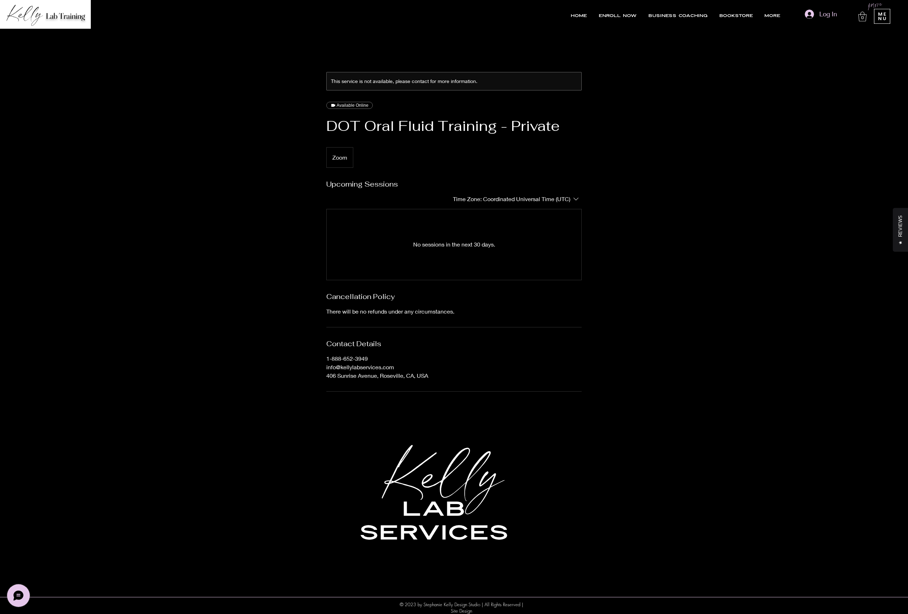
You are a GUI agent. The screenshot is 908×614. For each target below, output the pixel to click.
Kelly (444, 474)
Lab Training (65, 16)
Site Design (461, 611)
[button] (862, 16)
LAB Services (434, 521)
